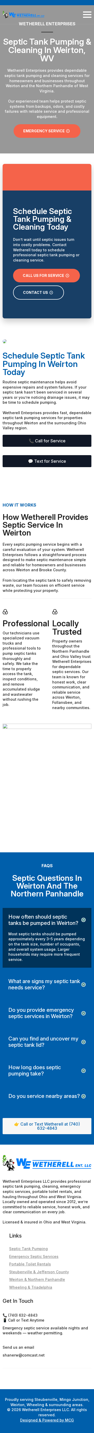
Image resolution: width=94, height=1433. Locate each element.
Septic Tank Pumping (28, 1248)
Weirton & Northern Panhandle (37, 1279)
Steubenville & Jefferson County (39, 1272)
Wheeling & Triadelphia (30, 1287)
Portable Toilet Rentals (30, 1264)
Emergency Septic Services (33, 1256)
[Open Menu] (87, 14)
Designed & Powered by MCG (47, 1420)
